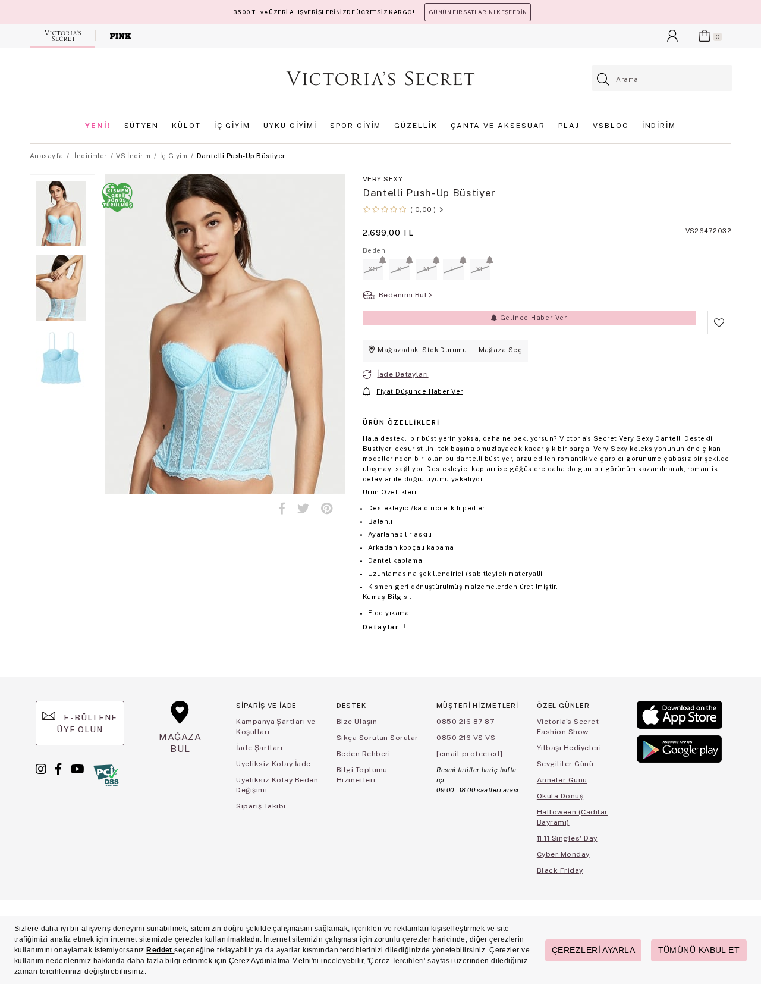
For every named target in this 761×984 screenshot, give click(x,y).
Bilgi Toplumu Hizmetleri (362, 775)
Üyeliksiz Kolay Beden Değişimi (277, 785)
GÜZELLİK (415, 125)
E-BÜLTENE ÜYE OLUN (86, 723)
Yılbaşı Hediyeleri (569, 748)
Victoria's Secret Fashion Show (568, 726)
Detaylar (382, 627)
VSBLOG (611, 125)
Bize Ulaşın (357, 721)
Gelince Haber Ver (532, 317)
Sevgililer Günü (565, 764)
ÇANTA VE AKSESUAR (498, 125)
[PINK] (120, 36)
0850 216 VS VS (465, 738)
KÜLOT (186, 125)
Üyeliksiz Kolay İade (273, 764)
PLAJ (569, 125)
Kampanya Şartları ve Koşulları (276, 726)
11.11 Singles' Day (567, 838)
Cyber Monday (563, 854)
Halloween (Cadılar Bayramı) (572, 817)
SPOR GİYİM (355, 125)
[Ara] (603, 79)
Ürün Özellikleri (401, 422)
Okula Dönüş (560, 796)
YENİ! (98, 125)
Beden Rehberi (364, 754)
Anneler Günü (562, 780)
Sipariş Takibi (261, 806)
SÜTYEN (141, 125)
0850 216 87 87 (465, 721)
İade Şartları (259, 748)
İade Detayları (402, 374)
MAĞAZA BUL (180, 742)
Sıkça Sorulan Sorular (378, 738)
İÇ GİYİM (232, 125)
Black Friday (560, 870)
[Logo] (380, 78)
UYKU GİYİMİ (290, 125)
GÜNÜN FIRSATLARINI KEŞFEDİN (478, 12)
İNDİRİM (659, 125)
